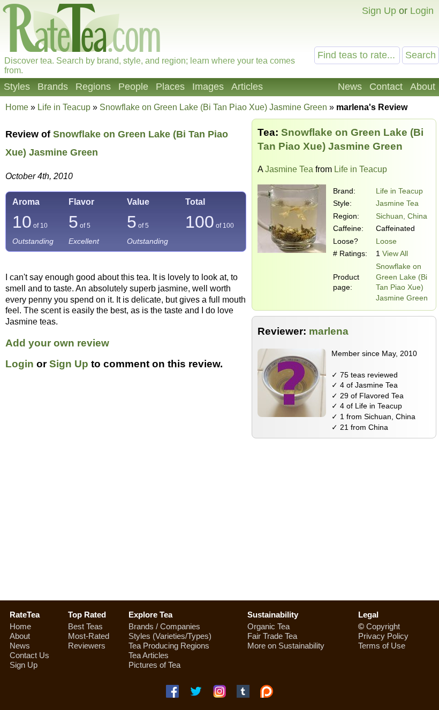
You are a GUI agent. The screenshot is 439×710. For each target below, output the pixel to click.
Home (16, 107)
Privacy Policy (383, 635)
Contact (386, 86)
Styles (17, 86)
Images (208, 86)
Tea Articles (148, 655)
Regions (93, 86)
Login (422, 10)
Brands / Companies (164, 626)
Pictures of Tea (154, 664)
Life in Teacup (399, 191)
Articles (247, 86)
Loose (386, 241)
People (133, 86)
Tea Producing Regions (168, 645)
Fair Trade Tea (272, 635)
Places (170, 86)
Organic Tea (268, 626)
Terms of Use (381, 645)
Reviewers (86, 645)
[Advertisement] (219, 516)
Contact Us (29, 655)
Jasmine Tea (289, 169)
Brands (52, 86)
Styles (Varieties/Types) (169, 635)
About (422, 86)
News (350, 86)
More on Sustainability (285, 645)
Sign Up (379, 10)
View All (395, 253)
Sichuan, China (401, 216)
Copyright (383, 626)
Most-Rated (88, 635)
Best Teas (85, 626)
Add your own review (57, 343)
